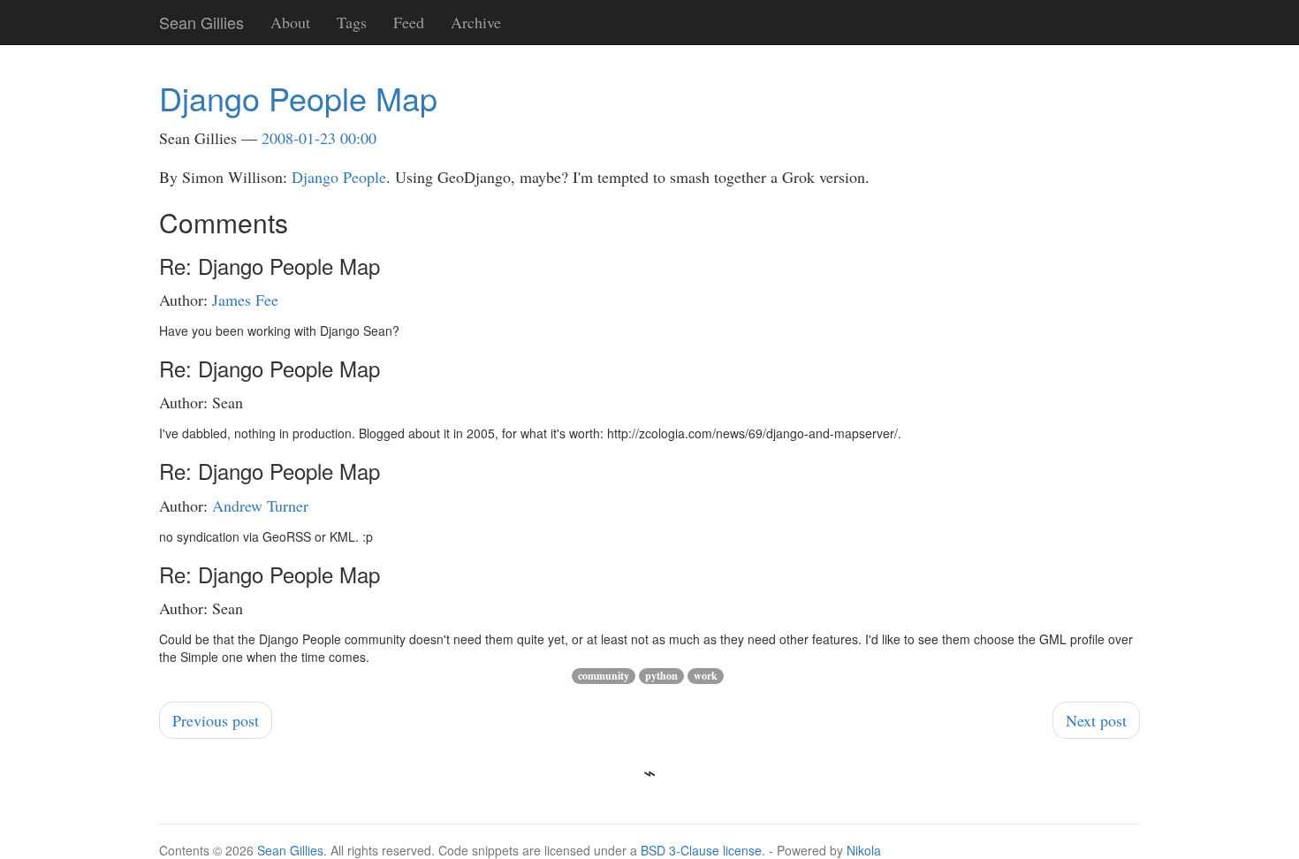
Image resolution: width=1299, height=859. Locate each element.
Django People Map (298, 97)
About (290, 22)
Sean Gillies (290, 850)
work (706, 675)
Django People (339, 176)
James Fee (245, 299)
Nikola (864, 850)
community (603, 675)
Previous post (215, 720)
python (661, 675)
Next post (1096, 720)
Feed (408, 22)
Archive (476, 22)
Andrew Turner (260, 505)
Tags (352, 22)
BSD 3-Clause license (701, 850)
